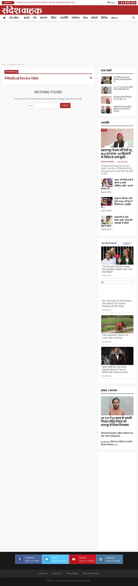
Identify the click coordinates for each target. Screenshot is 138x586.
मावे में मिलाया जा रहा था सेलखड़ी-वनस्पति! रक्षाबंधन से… (123, 80)
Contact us (57, 573)
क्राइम (27, 18)
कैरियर (104, 18)
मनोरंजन (76, 18)
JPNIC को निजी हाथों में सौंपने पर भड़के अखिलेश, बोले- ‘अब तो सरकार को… (117, 184)
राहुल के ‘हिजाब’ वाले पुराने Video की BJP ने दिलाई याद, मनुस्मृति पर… (117, 203)
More (114, 18)
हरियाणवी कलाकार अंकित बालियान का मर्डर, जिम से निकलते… (122, 109)
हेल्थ (85, 18)
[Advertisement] (69, 41)
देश (35, 18)
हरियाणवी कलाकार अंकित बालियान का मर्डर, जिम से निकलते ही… (117, 435)
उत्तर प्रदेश (13, 18)
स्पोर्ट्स (94, 18)
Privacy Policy (72, 573)
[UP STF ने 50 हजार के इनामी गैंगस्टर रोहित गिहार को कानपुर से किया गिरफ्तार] (106, 90)
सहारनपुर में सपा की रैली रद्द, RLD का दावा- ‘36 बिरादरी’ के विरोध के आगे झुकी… (116, 154)
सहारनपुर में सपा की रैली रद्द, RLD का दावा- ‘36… (123, 98)
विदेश (53, 18)
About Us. (43, 573)
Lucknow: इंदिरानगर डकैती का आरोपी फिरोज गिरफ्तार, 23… (116, 443)
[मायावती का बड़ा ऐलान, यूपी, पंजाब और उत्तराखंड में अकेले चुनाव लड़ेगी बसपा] (107, 220)
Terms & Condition (90, 573)
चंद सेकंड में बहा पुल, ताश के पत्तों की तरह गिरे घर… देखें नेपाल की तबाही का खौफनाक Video (46, 2)
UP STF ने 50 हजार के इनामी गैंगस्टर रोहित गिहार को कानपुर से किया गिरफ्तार (116, 422)
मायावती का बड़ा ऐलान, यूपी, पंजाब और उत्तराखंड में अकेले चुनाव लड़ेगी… (117, 222)
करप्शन (43, 18)
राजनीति (64, 18)
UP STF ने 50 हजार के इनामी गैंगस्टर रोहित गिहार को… (123, 88)
